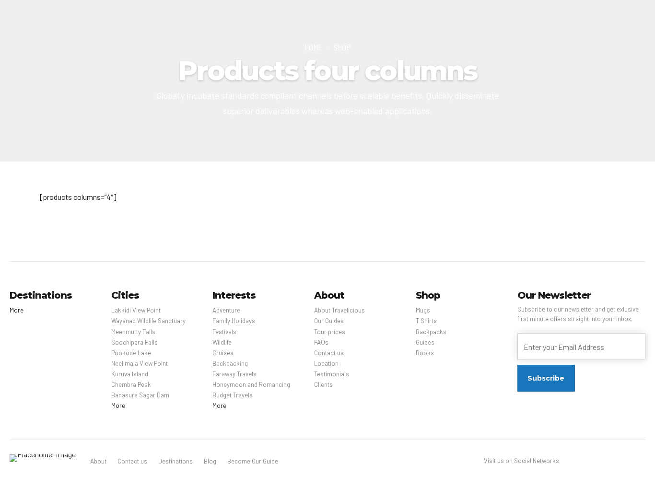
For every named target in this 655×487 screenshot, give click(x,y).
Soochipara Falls (134, 342)
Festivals (224, 332)
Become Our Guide (252, 461)
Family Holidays (233, 321)
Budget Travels (232, 395)
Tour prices (329, 332)
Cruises (223, 353)
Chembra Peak (131, 384)
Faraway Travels (234, 374)
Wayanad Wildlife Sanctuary (148, 321)
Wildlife (222, 342)
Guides (425, 342)
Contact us (329, 353)
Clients (323, 384)
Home (313, 47)
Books (425, 353)
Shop (342, 47)
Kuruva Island (129, 374)
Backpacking (230, 363)
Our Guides (329, 321)
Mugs (423, 310)
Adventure (226, 310)
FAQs (321, 342)
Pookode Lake (131, 353)
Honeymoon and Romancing (251, 384)
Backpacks (431, 332)
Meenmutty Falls (133, 332)
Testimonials (331, 374)
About (98, 461)
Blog (210, 461)
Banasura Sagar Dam (140, 395)
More (16, 310)
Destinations (175, 461)
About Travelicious (339, 310)
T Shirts (426, 321)
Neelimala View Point (139, 363)
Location (326, 363)
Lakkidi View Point (136, 310)
